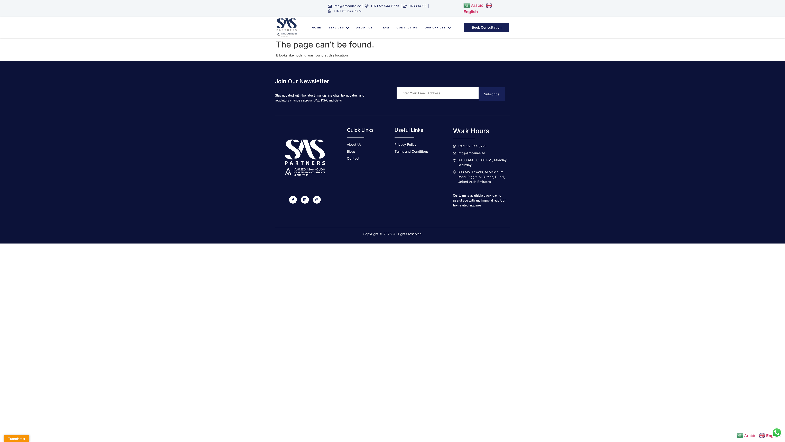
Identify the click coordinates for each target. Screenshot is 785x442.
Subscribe (491, 94)
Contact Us (406, 27)
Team (384, 27)
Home (316, 27)
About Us (364, 27)
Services (336, 27)
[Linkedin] (305, 200)
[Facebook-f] (293, 200)
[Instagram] (317, 200)
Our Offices (435, 27)
